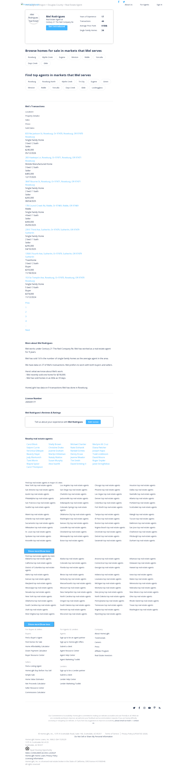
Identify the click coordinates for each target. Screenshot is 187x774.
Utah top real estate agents (36, 609)
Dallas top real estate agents (141, 490)
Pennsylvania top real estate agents (109, 601)
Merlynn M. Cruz (100, 444)
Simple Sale (30, 675)
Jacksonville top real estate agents (74, 498)
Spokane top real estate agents (38, 536)
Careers (98, 642)
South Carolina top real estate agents (40, 605)
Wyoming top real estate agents (108, 614)
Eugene (62, 57)
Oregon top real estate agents (72, 601)
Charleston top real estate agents (143, 532)
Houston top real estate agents (142, 485)
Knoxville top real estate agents (38, 540)
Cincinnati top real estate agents (108, 532)
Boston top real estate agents (107, 523)
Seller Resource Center (34, 688)
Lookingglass (97, 87)
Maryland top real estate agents (38, 583)
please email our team (123, 721)
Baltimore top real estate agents (143, 523)
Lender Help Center (68, 679)
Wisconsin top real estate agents (73, 614)
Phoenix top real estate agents (107, 490)
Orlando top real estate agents (38, 518)
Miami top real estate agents (37, 514)
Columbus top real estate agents (108, 503)
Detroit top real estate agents (107, 536)
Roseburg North (48, 81)
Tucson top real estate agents (142, 518)
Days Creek (32, 63)
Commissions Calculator (35, 692)
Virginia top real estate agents (107, 609)
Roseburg (32, 57)
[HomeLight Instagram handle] (144, 708)
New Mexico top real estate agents (144, 592)
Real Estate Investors (103, 655)
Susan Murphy (56, 460)
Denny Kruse (76, 454)
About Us (128, 4)
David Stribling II (78, 463)
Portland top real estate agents (142, 503)
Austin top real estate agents (37, 494)
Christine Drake (56, 447)
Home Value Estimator (34, 679)
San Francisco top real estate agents (40, 503)
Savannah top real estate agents (108, 540)
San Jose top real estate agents (142, 527)
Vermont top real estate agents (73, 609)
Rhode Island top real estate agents (144, 601)
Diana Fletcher (99, 447)
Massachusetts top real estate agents (75, 583)
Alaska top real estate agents (72, 558)
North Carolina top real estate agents (75, 596)
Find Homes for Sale (33, 642)
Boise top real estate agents (71, 540)
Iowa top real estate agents (141, 574)
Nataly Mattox (55, 457)
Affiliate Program (102, 651)
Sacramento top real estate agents (39, 523)
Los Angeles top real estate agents (74, 485)
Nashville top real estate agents (143, 494)
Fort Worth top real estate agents (109, 507)
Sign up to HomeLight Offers (72, 642)
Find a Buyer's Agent (33, 637)
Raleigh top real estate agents (142, 514)
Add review (93, 422)
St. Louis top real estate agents (38, 532)
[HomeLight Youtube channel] (149, 708)
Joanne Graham (56, 450)
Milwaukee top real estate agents (39, 527)
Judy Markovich (34, 457)
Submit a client (66, 646)
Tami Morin (32, 460)
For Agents (144, 4)
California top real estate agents (38, 563)
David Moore (98, 457)
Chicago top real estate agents (107, 485)
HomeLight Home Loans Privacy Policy (41, 755)
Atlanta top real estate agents (142, 498)
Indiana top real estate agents (107, 574)
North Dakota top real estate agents (110, 596)
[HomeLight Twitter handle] (134, 708)
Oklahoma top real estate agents (39, 601)
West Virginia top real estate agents (40, 614)
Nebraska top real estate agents (143, 588)
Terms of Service (112, 733)
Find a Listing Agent (33, 666)
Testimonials (100, 638)
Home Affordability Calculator (37, 646)
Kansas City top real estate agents (74, 523)
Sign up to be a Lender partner (72, 670)
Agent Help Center (67, 655)
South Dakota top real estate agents (75, 605)
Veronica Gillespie (35, 450)
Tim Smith (75, 460)
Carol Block (32, 444)
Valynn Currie (33, 447)
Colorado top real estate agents (73, 563)
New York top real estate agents (38, 485)
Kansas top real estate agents (37, 579)
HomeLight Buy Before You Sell (38, 670)
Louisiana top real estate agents (108, 579)
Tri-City (81, 81)
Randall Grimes (77, 450)
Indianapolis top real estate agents (74, 503)
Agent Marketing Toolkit (70, 659)
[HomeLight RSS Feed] (160, 708)
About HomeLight (102, 633)
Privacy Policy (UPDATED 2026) (135, 733)
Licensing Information (34, 758)
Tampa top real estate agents (107, 514)
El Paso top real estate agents (107, 518)
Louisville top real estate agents (73, 527)
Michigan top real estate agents (108, 583)
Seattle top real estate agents (37, 507)
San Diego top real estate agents (73, 490)
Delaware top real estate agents (143, 563)
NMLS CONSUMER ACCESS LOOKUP (40, 753)
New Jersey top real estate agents (109, 592)
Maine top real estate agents (141, 579)
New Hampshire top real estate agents (76, 592)
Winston (74, 57)
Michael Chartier (78, 444)
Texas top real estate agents (141, 605)
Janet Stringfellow (101, 463)
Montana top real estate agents (108, 588)
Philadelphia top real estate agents (39, 498)
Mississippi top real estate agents (39, 588)
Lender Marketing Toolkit (70, 683)
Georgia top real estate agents (107, 567)
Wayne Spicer (33, 463)
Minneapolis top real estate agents (74, 536)
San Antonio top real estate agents (39, 490)
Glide (46, 63)
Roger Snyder (98, 460)
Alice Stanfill (54, 463)
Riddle (87, 57)
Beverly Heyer (33, 454)
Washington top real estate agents (74, 518)
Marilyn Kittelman (57, 454)
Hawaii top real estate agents (142, 567)
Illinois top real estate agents (72, 574)
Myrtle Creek (47, 57)
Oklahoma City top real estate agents (75, 514)
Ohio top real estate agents (141, 596)
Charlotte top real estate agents (73, 494)
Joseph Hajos (98, 450)
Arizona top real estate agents (107, 558)
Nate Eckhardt (77, 447)
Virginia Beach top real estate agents (110, 527)
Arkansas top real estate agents (143, 558)
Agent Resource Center (69, 650)
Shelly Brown (55, 444)
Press (97, 646)
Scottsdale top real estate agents (143, 507)
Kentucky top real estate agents (73, 579)
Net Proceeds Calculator (35, 683)
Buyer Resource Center (34, 655)
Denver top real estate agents (107, 498)
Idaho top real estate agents (37, 574)
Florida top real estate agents (72, 567)
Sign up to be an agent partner (72, 637)
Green (105, 81)
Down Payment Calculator (36, 650)
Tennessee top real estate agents (109, 605)
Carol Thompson (35, 467)
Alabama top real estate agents (38, 558)
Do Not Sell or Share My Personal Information (93, 736)
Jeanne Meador (77, 457)
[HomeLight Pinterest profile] (155, 708)
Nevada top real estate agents (37, 592)
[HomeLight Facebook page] (139, 708)
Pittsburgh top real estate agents (143, 536)
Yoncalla (99, 57)
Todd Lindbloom (100, 454)
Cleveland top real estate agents (73, 532)
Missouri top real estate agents (73, 588)
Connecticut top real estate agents (109, 563)
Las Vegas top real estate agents (108, 494)
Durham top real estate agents (142, 540)
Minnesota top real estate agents (143, 583)
